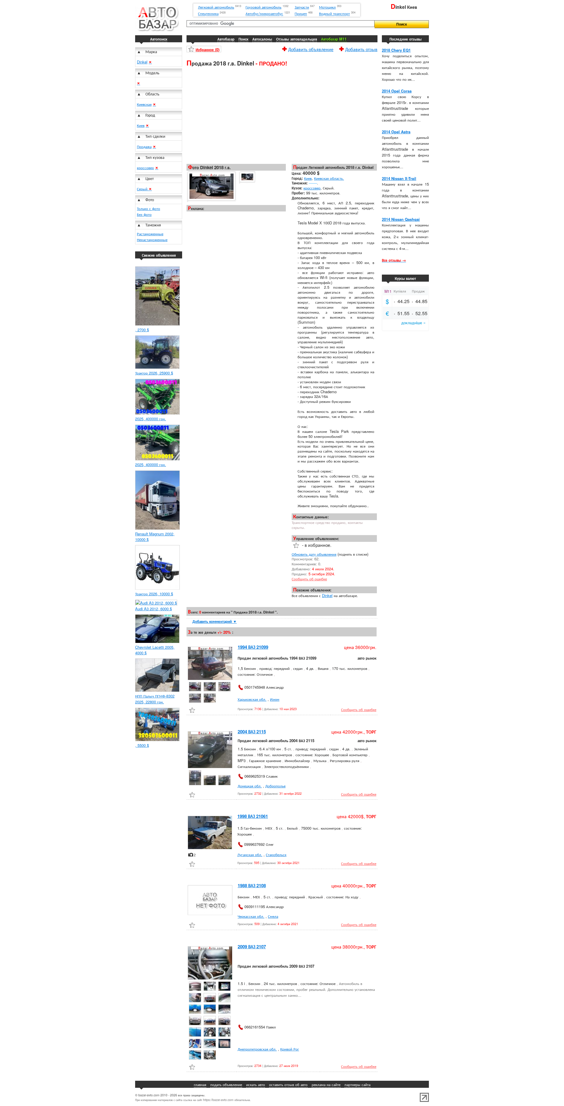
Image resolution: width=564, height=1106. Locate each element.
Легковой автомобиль (216, 7)
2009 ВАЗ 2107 (252, 946)
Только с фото (148, 208)
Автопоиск (158, 39)
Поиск (243, 39)
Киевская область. (329, 178)
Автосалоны (262, 39)
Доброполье (275, 786)
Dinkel (142, 62)
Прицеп (301, 13)
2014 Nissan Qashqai (401, 219)
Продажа (144, 146)
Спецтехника (208, 13)
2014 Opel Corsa (397, 91)
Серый (143, 188)
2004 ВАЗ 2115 (252, 731)
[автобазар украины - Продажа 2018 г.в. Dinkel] (211, 186)
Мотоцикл (327, 7)
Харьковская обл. (252, 699)
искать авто (255, 1084)
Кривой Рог (289, 1049)
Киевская (144, 104)
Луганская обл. (249, 854)
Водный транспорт (334, 13)
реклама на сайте (326, 1084)
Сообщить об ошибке (309, 578)
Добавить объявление (310, 48)
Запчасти (302, 7)
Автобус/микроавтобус (264, 13)
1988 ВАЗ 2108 (252, 885)
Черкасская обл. (251, 916)
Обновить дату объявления (314, 554)
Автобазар (225, 39)
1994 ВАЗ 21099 (253, 647)
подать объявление (226, 1084)
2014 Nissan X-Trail (399, 178)
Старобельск (276, 854)
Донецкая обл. (250, 786)
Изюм (274, 699)
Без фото (144, 214)
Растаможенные (150, 233)
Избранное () (207, 49)
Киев (141, 125)
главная (200, 1084)
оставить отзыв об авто (288, 1084)
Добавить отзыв (361, 48)
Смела (273, 916)
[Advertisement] (282, 115)
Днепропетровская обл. (257, 1049)
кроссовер (145, 167)
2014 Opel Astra (396, 132)
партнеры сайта (357, 1084)
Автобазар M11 (334, 39)
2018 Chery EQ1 (396, 50)
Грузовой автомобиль (263, 7)
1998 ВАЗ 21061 (252, 816)
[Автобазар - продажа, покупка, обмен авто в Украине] (157, 30)
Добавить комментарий (214, 621)
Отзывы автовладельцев (296, 39)
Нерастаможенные (152, 239)
